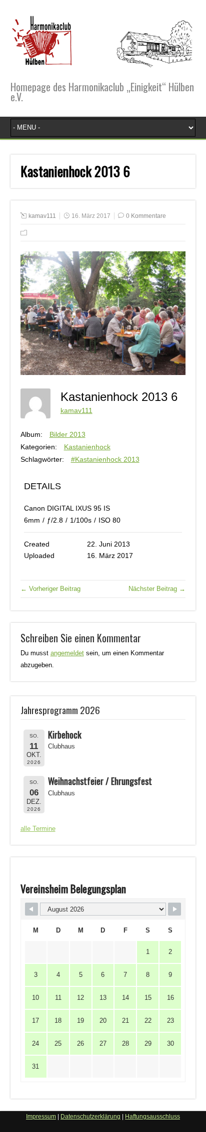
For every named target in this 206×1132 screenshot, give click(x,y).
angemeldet (67, 653)
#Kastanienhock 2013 (105, 459)
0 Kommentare (146, 215)
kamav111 (42, 215)
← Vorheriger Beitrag (50, 588)
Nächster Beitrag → (157, 588)
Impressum (41, 1116)
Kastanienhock (87, 447)
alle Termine (38, 828)
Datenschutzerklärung (90, 1116)
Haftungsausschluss (152, 1116)
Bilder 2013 (68, 434)
